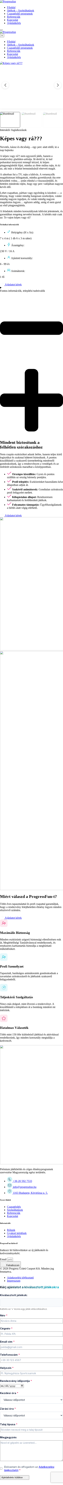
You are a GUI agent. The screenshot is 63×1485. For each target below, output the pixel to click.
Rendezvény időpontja (16, 1381)
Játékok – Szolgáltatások (20, 10)
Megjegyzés (8, 1437)
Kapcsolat (12, 19)
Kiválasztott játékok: (13, 1295)
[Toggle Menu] (1, 29)
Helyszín (7, 1368)
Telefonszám (10, 1354)
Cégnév (6, 1328)
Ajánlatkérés (14, 23)
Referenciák (13, 16)
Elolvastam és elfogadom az (29, 1468)
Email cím (7, 1341)
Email (3, 1259)
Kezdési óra (9, 1393)
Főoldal (11, 7)
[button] (57, 85)
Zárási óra (8, 1408)
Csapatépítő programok (20, 13)
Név (4, 1315)
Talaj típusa (9, 1424)
